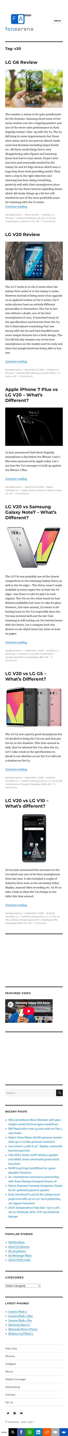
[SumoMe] (63, 1432)
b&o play (35, 373)
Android (46, 214)
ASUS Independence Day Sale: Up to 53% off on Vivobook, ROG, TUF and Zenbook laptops (34, 1212)
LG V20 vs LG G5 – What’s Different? (25, 676)
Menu (57, 20)
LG (53, 214)
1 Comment (40, 923)
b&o (28, 373)
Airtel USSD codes (19, 1259)
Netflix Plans (16, 1242)
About (9, 1371)
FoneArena (31, 218)
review (52, 218)
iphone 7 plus (54, 490)
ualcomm (25, 221)
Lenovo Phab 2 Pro (20, 1320)
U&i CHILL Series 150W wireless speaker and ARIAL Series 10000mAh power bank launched (33, 1159)
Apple (49, 487)
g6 (42, 218)
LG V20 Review (22, 234)
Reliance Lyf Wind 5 (20, 1333)
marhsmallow (46, 654)
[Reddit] (47, 1432)
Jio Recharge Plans (19, 1255)
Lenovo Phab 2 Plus (20, 1316)
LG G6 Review (21, 62)
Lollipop (14, 919)
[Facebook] (21, 1432)
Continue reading (16, 206)
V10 (33, 221)
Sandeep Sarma (13, 214)
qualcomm (20, 657)
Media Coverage (15, 1379)
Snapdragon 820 (35, 657)
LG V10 (52, 916)
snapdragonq (12, 221)
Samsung (10, 654)
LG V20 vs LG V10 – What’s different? (26, 803)
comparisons (37, 916)
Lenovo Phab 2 (17, 1311)
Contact (10, 1394)
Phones (10, 1356)
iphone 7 (41, 490)
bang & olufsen (48, 373)
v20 (37, 221)
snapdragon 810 (49, 919)
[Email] (55, 1432)
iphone (32, 490)
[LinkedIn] (38, 1432)
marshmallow (12, 784)
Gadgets (10, 1363)
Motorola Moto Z (19, 1324)
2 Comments (48, 221)
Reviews (9, 218)
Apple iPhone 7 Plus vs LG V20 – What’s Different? (31, 395)
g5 (39, 218)
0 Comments (22, 493)
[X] (13, 1432)
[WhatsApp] (29, 1432)
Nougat (9, 657)
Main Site (11, 1348)
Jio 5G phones (17, 1251)
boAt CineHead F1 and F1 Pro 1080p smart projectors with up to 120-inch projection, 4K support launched (34, 1199)
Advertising (12, 1387)
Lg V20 (34, 654)
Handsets (10, 490)
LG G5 (51, 781)
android (20, 218)
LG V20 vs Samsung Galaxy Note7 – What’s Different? (30, 512)
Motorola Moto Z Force (22, 1329)
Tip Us (9, 1402)
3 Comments (26, 376)
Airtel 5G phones (18, 1246)
